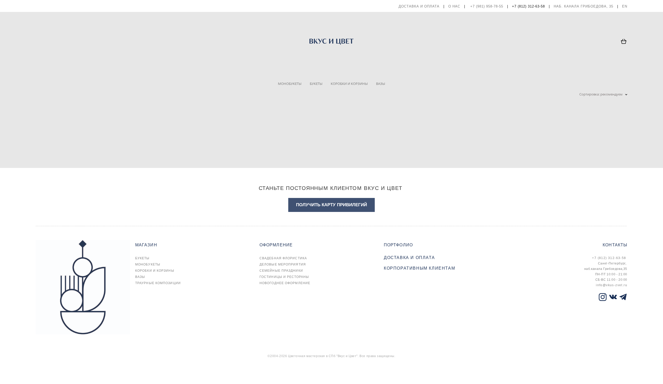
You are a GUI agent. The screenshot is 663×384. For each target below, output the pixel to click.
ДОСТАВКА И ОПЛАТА (419, 6)
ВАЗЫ (380, 83)
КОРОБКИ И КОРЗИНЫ (349, 83)
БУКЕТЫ (316, 83)
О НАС (454, 6)
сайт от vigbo (46, 371)
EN (624, 6)
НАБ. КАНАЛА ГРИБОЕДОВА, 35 (583, 6)
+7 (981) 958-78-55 (486, 6)
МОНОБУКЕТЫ (289, 83)
